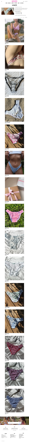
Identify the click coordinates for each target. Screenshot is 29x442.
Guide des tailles (12, 434)
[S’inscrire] (20, 423)
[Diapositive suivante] (23, 30)
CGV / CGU (20, 436)
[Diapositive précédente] (6, 30)
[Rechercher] (1, 1)
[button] (24, 17)
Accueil (2, 434)
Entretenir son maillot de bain (13, 435)
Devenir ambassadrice (21, 435)
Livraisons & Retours (12, 436)
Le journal (2, 437)
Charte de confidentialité (21, 437)
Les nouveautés (3, 435)
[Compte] (25, 1)
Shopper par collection (3, 436)
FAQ (10, 437)
